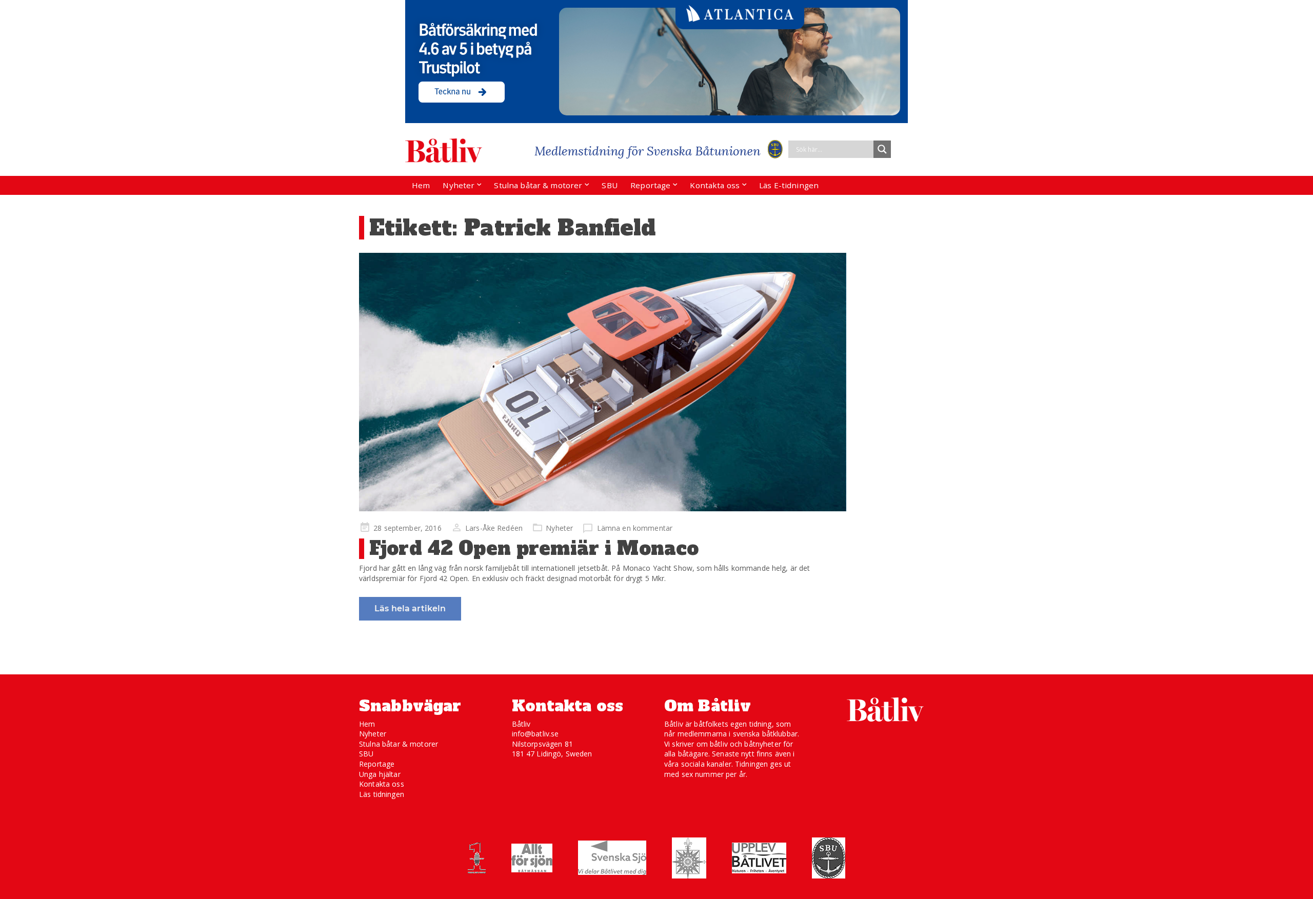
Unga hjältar (380, 774)
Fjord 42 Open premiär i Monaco (534, 548)
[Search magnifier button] (882, 149)
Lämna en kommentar (634, 528)
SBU (609, 185)
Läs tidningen (381, 794)
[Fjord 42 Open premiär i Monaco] (602, 382)
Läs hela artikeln (410, 608)
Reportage (650, 185)
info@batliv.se (535, 733)
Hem (421, 185)
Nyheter (458, 185)
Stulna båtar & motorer (538, 185)
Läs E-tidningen (789, 185)
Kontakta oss (715, 185)
